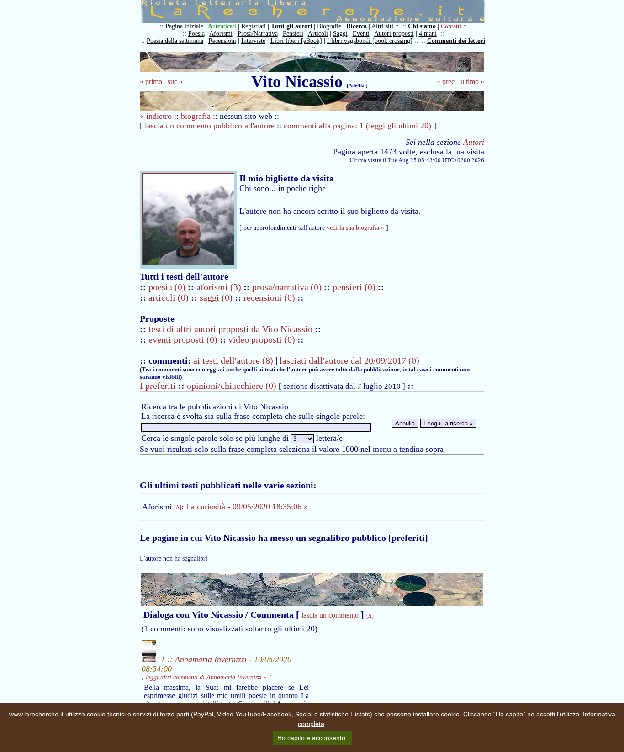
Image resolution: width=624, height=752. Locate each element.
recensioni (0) (269, 297)
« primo (151, 81)
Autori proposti (394, 33)
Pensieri (293, 33)
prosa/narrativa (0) (288, 287)
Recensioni (222, 40)
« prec (446, 81)
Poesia (196, 33)
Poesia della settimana (175, 40)
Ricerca (356, 26)
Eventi (361, 33)
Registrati (253, 26)
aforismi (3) (219, 287)
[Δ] (177, 507)
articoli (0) (169, 297)
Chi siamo (422, 26)
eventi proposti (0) (182, 339)
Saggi (340, 33)
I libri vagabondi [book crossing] (369, 40)
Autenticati (222, 26)
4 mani (428, 33)
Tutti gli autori (291, 26)
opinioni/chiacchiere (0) (231, 386)
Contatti (451, 26)
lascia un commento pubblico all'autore (210, 125)
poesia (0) (168, 287)
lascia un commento (330, 615)
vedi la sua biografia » (355, 227)
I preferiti (158, 386)
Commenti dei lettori (456, 40)
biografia (196, 116)
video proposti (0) (261, 339)
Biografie (329, 26)
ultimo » (472, 81)
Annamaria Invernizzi (211, 659)
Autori (473, 142)
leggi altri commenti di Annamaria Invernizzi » (206, 677)
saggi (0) (217, 297)
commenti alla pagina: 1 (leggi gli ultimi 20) (357, 125)
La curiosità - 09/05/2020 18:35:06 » (247, 506)
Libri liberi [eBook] (296, 40)
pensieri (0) (355, 287)
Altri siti (382, 26)
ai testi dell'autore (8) (233, 360)
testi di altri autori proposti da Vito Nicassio (231, 329)
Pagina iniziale (184, 26)
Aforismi (221, 33)
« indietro (156, 116)
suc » (175, 81)
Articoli (318, 33)
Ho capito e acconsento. (312, 737)
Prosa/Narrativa (258, 33)
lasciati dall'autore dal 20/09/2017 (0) (349, 360)
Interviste (253, 40)
